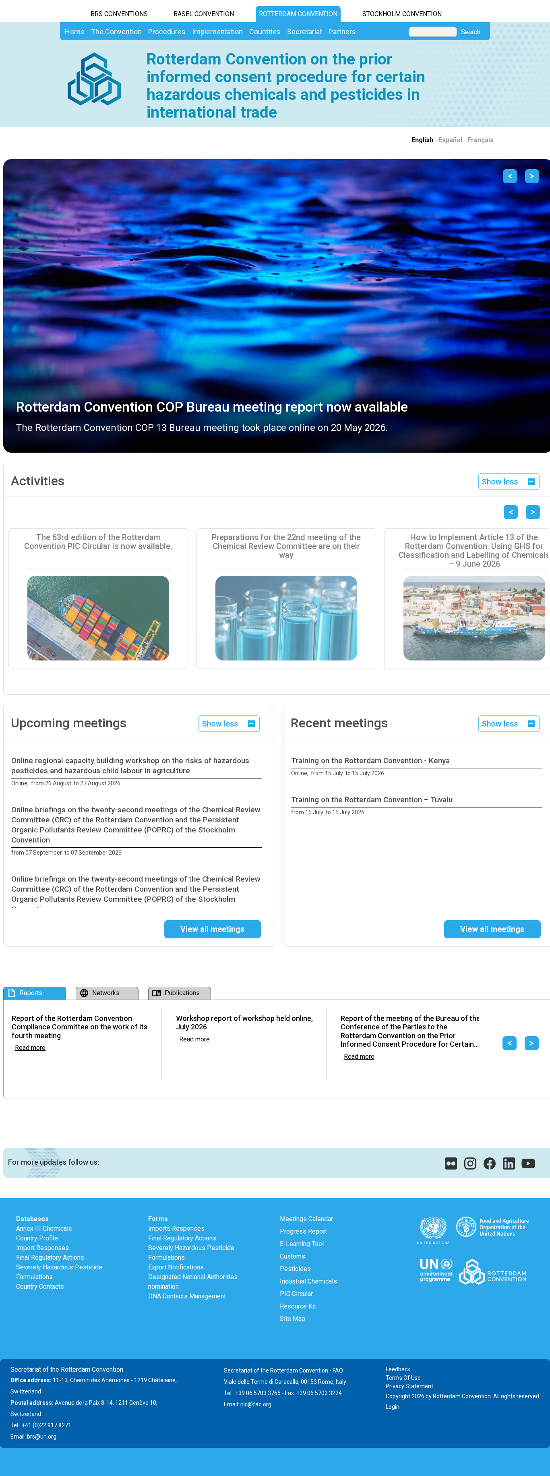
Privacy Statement (409, 1386)
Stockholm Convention (402, 14)
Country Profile (37, 1238)
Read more (30, 1048)
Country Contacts (40, 1286)
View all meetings (212, 929)
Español (450, 140)
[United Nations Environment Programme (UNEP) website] (436, 1261)
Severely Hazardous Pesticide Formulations (59, 1272)
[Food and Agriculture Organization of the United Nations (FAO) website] (492, 1219)
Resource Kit (298, 1306)
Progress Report (303, 1231)
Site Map (292, 1319)
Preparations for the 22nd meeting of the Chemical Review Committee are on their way (286, 546)
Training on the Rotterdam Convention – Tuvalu (372, 799)
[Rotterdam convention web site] (492, 1261)
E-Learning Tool (302, 1244)
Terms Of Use (403, 1378)
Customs (292, 1256)
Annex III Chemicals (44, 1228)
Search (470, 32)
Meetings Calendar (306, 1219)
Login (392, 1407)
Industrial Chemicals (308, 1281)
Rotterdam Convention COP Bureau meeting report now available (212, 407)
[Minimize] (509, 481)
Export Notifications (176, 1267)
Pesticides (295, 1269)
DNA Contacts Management (187, 1296)
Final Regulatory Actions (50, 1257)
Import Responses (42, 1248)
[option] (138, 772)
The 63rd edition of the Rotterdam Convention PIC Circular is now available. (98, 542)
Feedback (398, 1369)
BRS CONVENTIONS (119, 14)
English (422, 140)
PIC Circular (296, 1294)
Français (480, 140)
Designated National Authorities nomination (193, 1281)
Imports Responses (176, 1228)
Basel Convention (204, 14)
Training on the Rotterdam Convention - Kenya (370, 760)
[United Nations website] (433, 1219)
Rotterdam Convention (298, 14)
